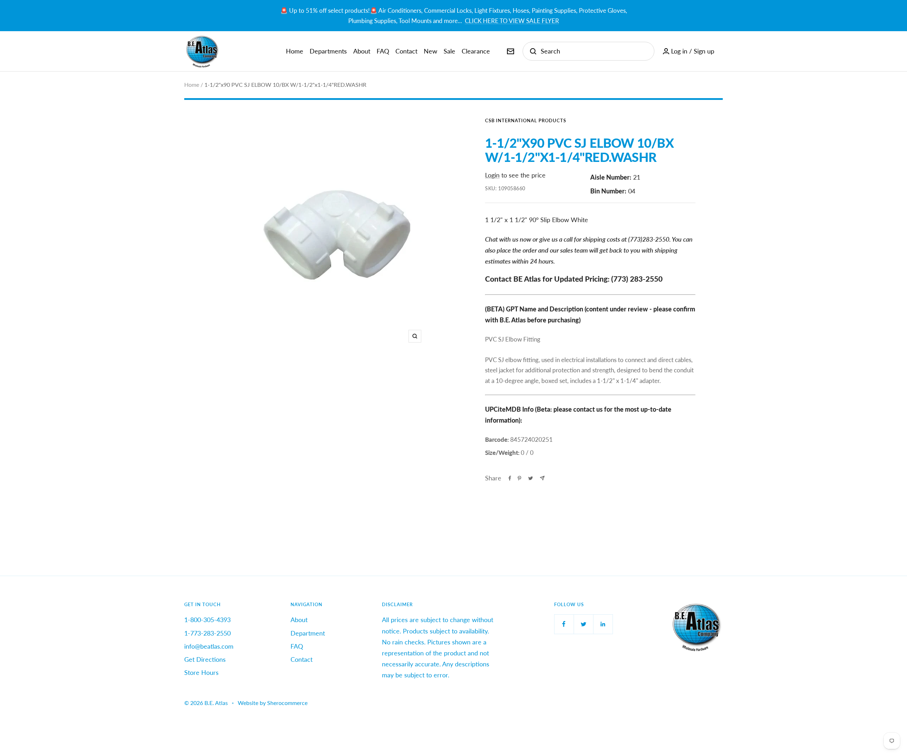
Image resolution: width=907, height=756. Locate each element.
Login (492, 175)
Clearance (476, 51)
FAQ (383, 51)
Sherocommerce (287, 702)
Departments (328, 51)
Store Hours (201, 672)
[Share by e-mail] (542, 478)
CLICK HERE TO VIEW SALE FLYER (512, 20)
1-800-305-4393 (207, 620)
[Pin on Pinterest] (519, 478)
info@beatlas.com (208, 646)
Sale (449, 51)
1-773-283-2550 (207, 633)
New (430, 51)
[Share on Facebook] (509, 478)
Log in (679, 51)
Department (308, 633)
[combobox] (594, 51)
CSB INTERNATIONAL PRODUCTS (525, 120)
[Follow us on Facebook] (564, 624)
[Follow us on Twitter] (583, 624)
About (361, 51)
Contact (406, 51)
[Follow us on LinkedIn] (603, 624)
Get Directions (205, 659)
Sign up (704, 51)
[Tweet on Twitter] (531, 478)
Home (294, 51)
